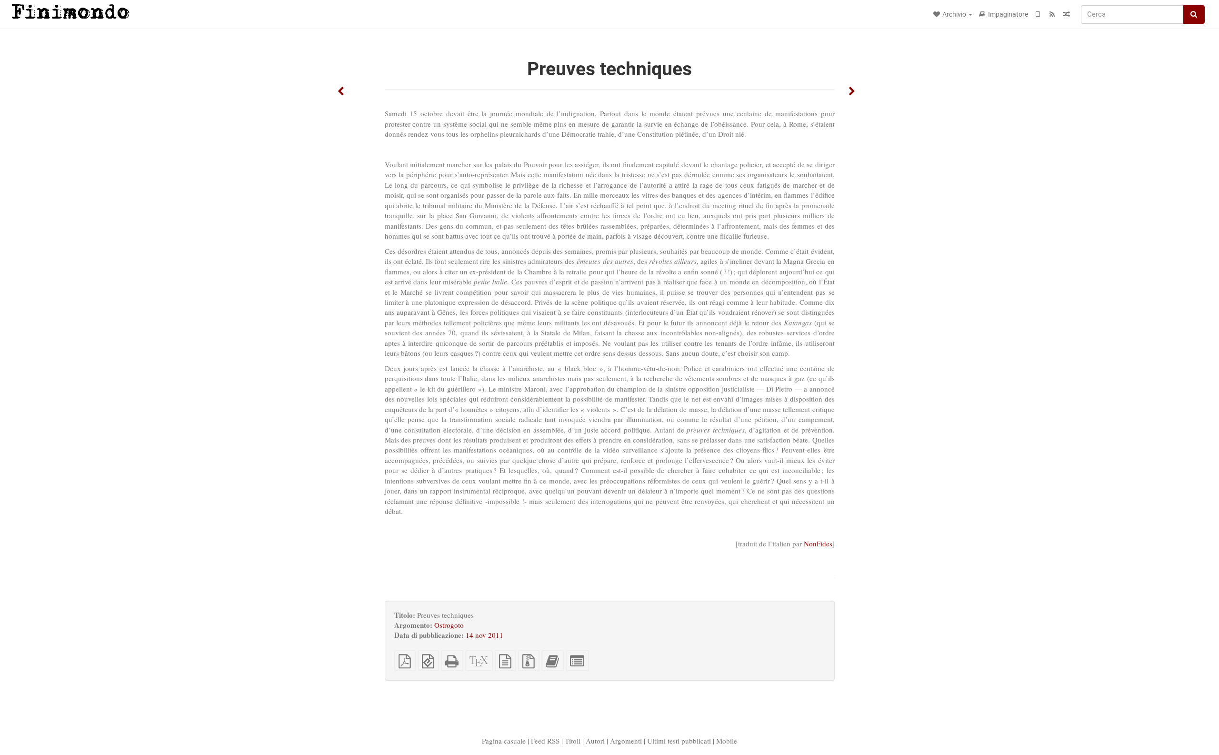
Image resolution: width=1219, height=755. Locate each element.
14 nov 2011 (484, 635)
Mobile (726, 740)
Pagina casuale (504, 740)
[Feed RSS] (1052, 14)
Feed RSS (545, 740)
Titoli (572, 740)
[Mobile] (1038, 14)
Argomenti (626, 740)
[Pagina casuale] (1066, 14)
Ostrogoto (449, 625)
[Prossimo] (852, 92)
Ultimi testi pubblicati (679, 740)
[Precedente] (341, 92)
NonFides (818, 543)
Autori (595, 740)
